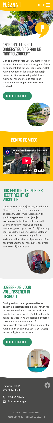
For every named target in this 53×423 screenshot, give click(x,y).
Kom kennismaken (17, 95)
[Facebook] (47, 385)
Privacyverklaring (31, 413)
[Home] (12, 5)
